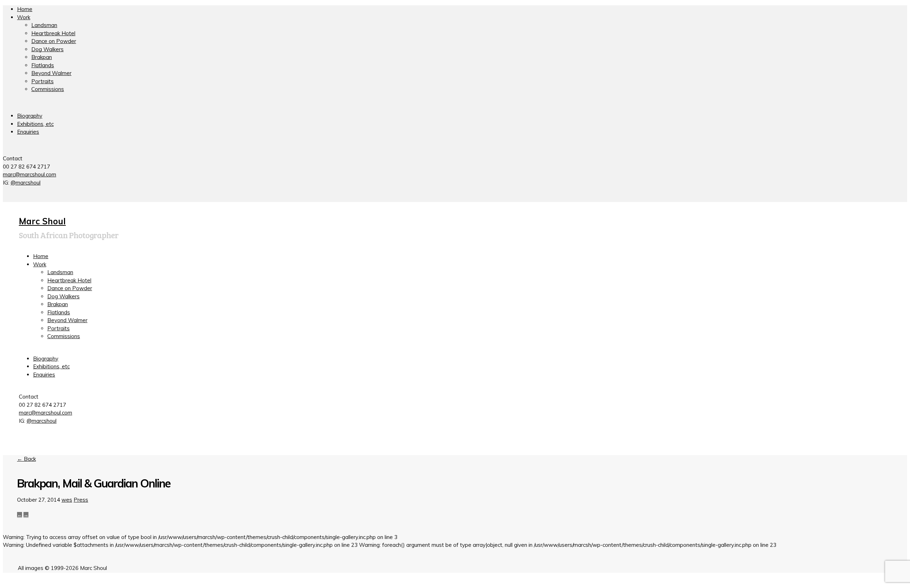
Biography (29, 115)
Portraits (42, 81)
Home (24, 9)
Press (81, 499)
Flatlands (42, 65)
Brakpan (41, 57)
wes (66, 499)
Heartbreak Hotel (53, 33)
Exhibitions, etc (35, 124)
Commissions (47, 89)
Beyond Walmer (51, 73)
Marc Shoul (42, 221)
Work (23, 17)
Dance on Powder (53, 41)
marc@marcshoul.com (29, 174)
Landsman (44, 25)
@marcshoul (26, 182)
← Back (26, 458)
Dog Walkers (47, 49)
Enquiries (28, 131)
